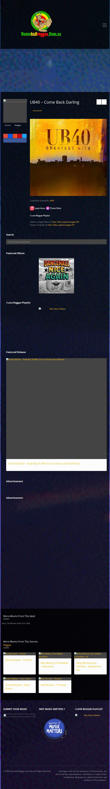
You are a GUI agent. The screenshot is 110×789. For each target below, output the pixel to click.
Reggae (18, 125)
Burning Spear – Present (18, 660)
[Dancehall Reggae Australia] (55, 25)
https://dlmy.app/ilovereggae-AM (65, 222)
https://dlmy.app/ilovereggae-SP (61, 225)
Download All (37, 111)
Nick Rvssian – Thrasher (53, 685)
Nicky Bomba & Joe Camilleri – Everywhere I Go (89, 666)
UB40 (51, 201)
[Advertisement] (55, 70)
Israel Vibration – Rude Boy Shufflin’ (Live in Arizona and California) (44, 463)
